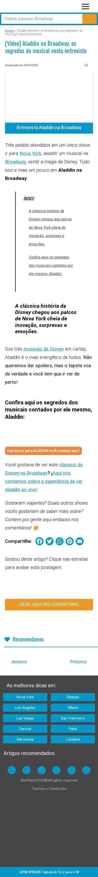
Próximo (78, 661)
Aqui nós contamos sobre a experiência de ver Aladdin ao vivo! (44, 481)
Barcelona (25, 739)
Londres (73, 739)
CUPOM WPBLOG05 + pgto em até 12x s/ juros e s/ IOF (49, 872)
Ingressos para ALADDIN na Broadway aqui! (43, 451)
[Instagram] (26, 770)
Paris (73, 729)
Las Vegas (25, 718)
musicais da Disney (44, 349)
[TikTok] (86, 770)
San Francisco (73, 718)
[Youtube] (41, 770)
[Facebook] (12, 770)
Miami (73, 707)
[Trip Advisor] (56, 770)
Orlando (73, 697)
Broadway (15, 162)
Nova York (30, 153)
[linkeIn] (71, 770)
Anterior (19, 661)
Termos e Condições (49, 788)
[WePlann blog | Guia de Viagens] (30, 8)
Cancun (25, 729)
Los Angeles (25, 707)
